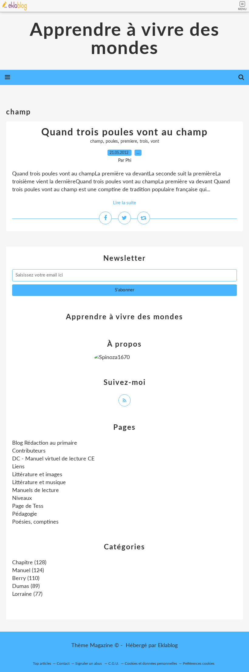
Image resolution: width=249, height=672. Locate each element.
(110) (25, 578)
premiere (129, 141)
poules (112, 141)
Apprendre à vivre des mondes (124, 39)
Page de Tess (27, 506)
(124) (28, 570)
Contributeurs (29, 451)
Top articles (42, 663)
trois (144, 141)
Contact (63, 663)
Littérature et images (37, 474)
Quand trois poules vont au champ (124, 132)
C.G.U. (113, 663)
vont (155, 141)
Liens (18, 467)
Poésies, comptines (35, 522)
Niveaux (22, 498)
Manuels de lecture (35, 490)
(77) (27, 594)
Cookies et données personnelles (151, 663)
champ (96, 141)
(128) (29, 562)
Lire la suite (124, 203)
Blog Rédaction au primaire (44, 443)
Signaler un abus (89, 663)
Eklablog (168, 645)
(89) (26, 586)
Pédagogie (24, 514)
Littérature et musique (39, 482)
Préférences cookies (198, 663)
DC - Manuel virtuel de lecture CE (53, 459)
